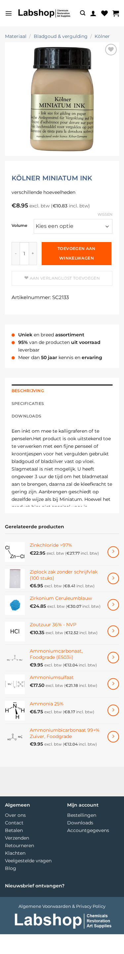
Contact (14, 823)
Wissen (105, 214)
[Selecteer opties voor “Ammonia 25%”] (113, 710)
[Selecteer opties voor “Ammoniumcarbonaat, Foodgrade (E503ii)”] (113, 657)
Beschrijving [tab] (28, 390)
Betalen (14, 830)
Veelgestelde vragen (28, 861)
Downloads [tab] (26, 416)
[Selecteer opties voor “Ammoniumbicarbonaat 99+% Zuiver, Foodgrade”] (113, 737)
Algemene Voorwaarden (45, 906)
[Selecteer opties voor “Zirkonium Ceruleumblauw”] (113, 605)
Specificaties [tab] (28, 403)
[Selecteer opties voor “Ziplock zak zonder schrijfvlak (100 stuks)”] (113, 578)
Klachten (15, 853)
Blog (10, 868)
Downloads (80, 823)
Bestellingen (81, 815)
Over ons (15, 815)
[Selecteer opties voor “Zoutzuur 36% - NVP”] (113, 631)
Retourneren (19, 845)
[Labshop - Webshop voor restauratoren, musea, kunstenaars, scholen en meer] (43, 13)
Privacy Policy (90, 906)
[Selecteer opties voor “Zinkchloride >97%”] (113, 552)
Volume (19, 226)
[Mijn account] (93, 13)
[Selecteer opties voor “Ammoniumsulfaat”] (113, 684)
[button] (8, 13)
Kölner (102, 36)
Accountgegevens (88, 830)
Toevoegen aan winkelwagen (77, 253)
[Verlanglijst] (104, 13)
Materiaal (15, 36)
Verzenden (17, 838)
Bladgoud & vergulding (61, 36)
